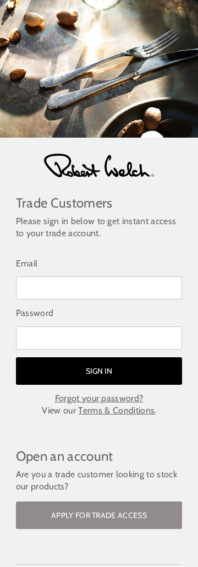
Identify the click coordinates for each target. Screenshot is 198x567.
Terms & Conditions (116, 410)
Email (27, 263)
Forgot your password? (99, 398)
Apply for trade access (99, 515)
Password (35, 313)
